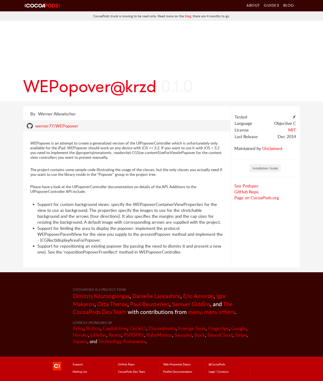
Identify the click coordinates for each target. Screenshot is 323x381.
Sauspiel (183, 335)
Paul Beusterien (149, 304)
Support (78, 364)
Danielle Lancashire (156, 296)
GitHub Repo (246, 192)
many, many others (211, 312)
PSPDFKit (134, 335)
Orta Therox (112, 304)
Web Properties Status (177, 364)
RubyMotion (159, 335)
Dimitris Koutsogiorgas (101, 296)
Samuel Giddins (191, 304)
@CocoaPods (217, 364)
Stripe (241, 335)
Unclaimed (272, 148)
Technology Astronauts (122, 341)
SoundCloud (219, 335)
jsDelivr (98, 335)
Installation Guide (265, 168)
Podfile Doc (177, 371)
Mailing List (80, 371)
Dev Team (131, 371)
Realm (115, 335)
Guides (271, 5)
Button (93, 328)
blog (188, 16)
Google (238, 328)
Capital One (115, 328)
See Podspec (246, 186)
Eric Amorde (198, 296)
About (253, 5)
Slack (199, 335)
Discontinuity (162, 328)
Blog (288, 5)
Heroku (80, 335)
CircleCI (138, 328)
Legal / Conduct (218, 371)
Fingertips (218, 328)
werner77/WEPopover (56, 126)
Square (80, 341)
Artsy (78, 328)
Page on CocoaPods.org (256, 197)
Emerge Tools (192, 328)
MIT (292, 130)
